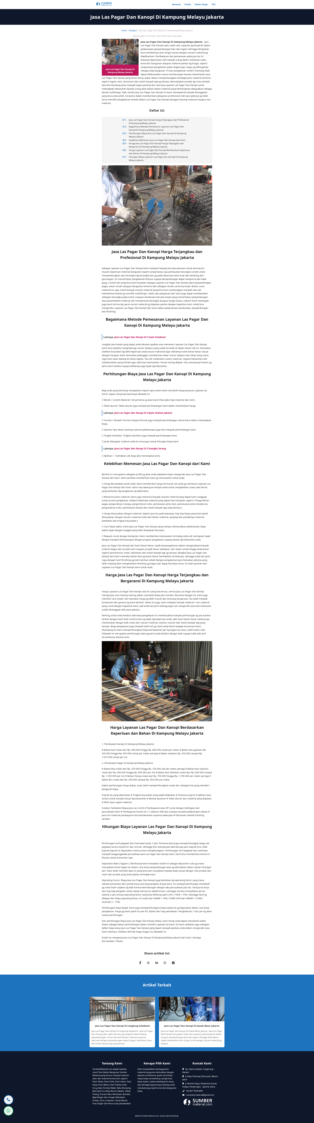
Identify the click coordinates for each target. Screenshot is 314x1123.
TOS (213, 4)
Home (124, 30)
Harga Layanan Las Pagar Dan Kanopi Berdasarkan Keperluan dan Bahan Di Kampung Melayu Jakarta (159, 152)
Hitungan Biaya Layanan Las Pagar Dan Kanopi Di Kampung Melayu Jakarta (158, 158)
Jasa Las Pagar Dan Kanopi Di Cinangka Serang (140, 448)
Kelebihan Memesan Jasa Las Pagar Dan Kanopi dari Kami (157, 140)
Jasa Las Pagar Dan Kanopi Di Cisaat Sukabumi (140, 337)
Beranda (176, 4)
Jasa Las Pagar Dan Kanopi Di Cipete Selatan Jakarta (143, 412)
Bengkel (133, 30)
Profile (187, 4)
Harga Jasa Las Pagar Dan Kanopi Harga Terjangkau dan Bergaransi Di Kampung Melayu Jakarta (156, 145)
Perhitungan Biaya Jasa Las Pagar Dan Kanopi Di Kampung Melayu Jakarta (157, 135)
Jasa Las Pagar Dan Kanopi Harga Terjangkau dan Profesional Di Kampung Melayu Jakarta (159, 121)
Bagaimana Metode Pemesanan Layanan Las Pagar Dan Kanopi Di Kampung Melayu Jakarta (156, 128)
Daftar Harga (201, 4)
